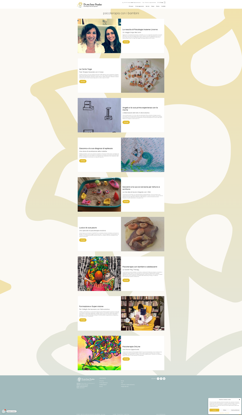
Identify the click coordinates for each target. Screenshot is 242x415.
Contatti (163, 6)
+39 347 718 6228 (127, 2)
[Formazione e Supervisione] (142, 313)
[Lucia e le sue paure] (142, 234)
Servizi (147, 6)
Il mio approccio (139, 6)
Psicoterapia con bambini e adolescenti (140, 267)
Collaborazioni (103, 384)
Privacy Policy (227, 412)
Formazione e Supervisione (91, 306)
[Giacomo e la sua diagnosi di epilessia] (142, 155)
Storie (157, 6)
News (152, 6)
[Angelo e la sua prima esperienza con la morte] (99, 115)
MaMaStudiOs (162, 414)
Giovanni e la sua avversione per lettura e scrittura (141, 188)
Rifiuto (224, 410)
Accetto (214, 410)
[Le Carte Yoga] (142, 75)
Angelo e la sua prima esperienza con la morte (140, 108)
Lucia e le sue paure (88, 227)
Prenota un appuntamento (150, 2)
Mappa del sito (124, 386)
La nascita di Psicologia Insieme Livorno (140, 29)
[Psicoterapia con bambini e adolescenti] (99, 274)
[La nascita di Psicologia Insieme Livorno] (99, 36)
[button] (239, 399)
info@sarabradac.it (137, 2)
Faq (143, 2)
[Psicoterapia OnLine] (99, 353)
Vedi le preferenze (235, 410)
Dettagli (126, 41)
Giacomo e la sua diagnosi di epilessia (96, 148)
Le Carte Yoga (85, 69)
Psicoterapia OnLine (131, 346)
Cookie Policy (222, 412)
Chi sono (131, 6)
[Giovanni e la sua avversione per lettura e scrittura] (99, 194)
